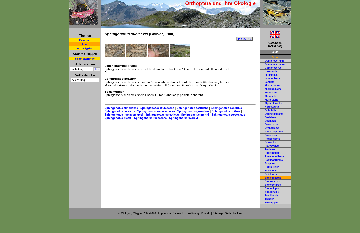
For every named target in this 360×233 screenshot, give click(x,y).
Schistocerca (273, 170)
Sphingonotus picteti (118, 118)
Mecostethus (272, 85)
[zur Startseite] (83, 23)
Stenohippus (272, 188)
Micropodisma (273, 89)
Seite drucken (233, 213)
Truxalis (269, 199)
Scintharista (272, 174)
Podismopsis (272, 152)
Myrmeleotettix (274, 103)
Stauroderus (272, 181)
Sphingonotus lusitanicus (162, 114)
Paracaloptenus (274, 131)
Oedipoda (270, 121)
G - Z (275, 56)
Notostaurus (272, 106)
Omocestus (272, 124)
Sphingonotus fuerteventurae (156, 111)
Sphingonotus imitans (226, 111)
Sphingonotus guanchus (193, 111)
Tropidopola (272, 195)
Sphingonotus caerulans (192, 108)
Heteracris (271, 71)
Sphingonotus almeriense (121, 108)
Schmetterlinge (85, 58)
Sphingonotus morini (195, 114)
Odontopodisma (274, 113)
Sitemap (218, 213)
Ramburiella (272, 167)
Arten (84, 44)
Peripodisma (272, 138)
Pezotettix (271, 142)
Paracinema (272, 135)
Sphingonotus (273, 177)
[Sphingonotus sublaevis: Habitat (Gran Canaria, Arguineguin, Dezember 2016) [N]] (180, 56)
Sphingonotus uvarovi (183, 118)
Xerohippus (271, 202)
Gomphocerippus (275, 64)
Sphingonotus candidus (226, 108)
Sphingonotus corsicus (120, 111)
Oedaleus (270, 117)
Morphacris (271, 99)
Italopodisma (272, 78)
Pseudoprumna (274, 160)
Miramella (270, 96)
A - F (275, 52)
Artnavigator (85, 48)
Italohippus (271, 74)
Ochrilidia (270, 110)
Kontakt (205, 213)
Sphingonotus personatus (228, 114)
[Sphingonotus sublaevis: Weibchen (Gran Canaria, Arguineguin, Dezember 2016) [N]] (136, 56)
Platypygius (272, 145)
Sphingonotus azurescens (157, 108)
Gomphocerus (273, 67)
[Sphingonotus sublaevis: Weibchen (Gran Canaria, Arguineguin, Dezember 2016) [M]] (158, 56)
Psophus (270, 163)
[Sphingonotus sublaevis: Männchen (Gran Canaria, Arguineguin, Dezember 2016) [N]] (115, 56)
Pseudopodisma (274, 156)
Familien (84, 40)
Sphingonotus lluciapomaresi (124, 114)
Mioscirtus (271, 92)
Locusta (269, 82)
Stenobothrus (273, 184)
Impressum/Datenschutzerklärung (178, 213)
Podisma (270, 149)
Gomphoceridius (274, 60)
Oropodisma (272, 128)
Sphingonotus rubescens (150, 118)
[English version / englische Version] (270, 36)
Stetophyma (272, 191)
